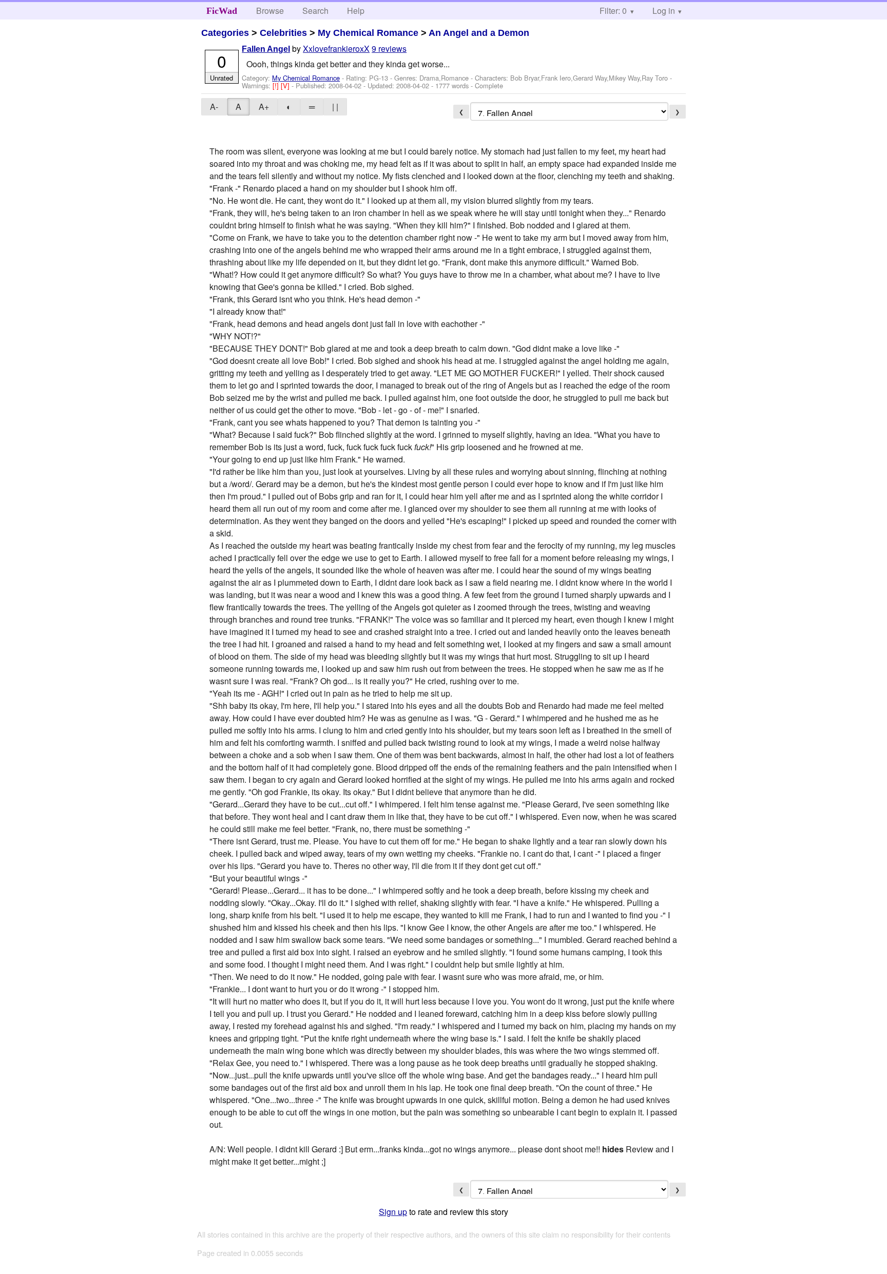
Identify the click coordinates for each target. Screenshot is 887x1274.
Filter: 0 (613, 10)
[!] (277, 85)
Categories (225, 33)
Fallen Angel (266, 49)
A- (214, 106)
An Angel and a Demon (479, 33)
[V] (286, 85)
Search (315, 10)
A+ (264, 106)
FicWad (221, 11)
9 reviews (389, 48)
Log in (663, 10)
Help (355, 10)
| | (335, 106)
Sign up (393, 1212)
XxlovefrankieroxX (336, 48)
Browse (270, 10)
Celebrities (283, 33)
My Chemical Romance (368, 33)
